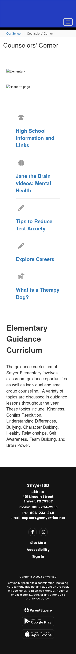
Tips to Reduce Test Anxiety (34, 225)
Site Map (38, 542)
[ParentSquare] (38, 610)
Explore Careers (35, 259)
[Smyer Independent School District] (38, 11)
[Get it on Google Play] (38, 621)
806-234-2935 (45, 507)
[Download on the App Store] (38, 634)
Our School (13, 33)
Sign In (38, 556)
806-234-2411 (42, 512)
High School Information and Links (35, 138)
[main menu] (68, 22)
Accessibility (38, 549)
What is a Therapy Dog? (37, 293)
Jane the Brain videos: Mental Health (33, 183)
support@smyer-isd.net (43, 517)
